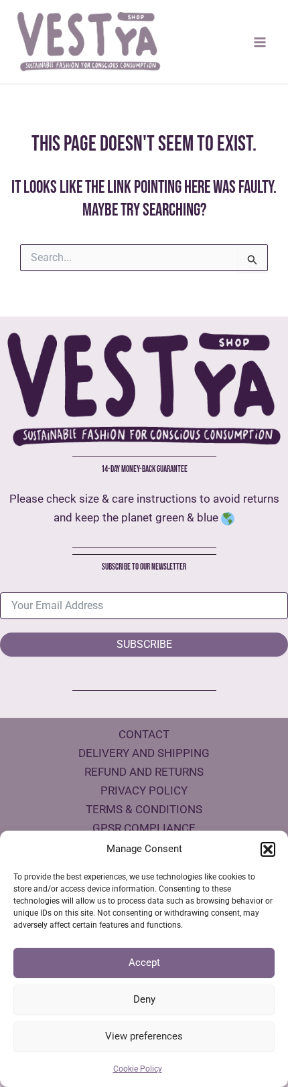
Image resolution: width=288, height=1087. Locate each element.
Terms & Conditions (144, 809)
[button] (268, 849)
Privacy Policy (144, 790)
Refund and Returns (144, 771)
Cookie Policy (137, 1069)
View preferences (144, 1036)
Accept (144, 962)
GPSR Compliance (144, 828)
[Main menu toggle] (260, 42)
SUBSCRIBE (144, 644)
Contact (144, 734)
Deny (144, 999)
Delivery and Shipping (144, 753)
